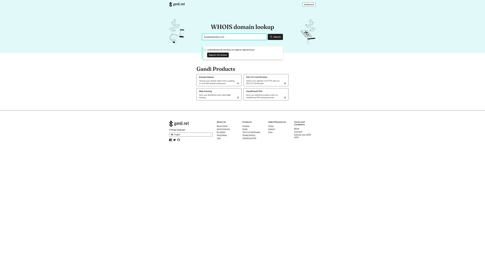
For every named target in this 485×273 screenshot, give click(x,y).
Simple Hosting (249, 135)
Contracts (298, 131)
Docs (270, 132)
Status (271, 126)
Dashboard (309, 4)
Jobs (219, 138)
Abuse (296, 128)
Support (271, 129)
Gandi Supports (223, 129)
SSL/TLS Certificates (251, 132)
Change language (177, 130)
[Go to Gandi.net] (177, 4)
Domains (246, 126)
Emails (245, 129)
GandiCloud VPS (249, 138)
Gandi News (222, 135)
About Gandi (222, 126)
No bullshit (221, 132)
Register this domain (218, 55)
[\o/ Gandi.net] (191, 124)
